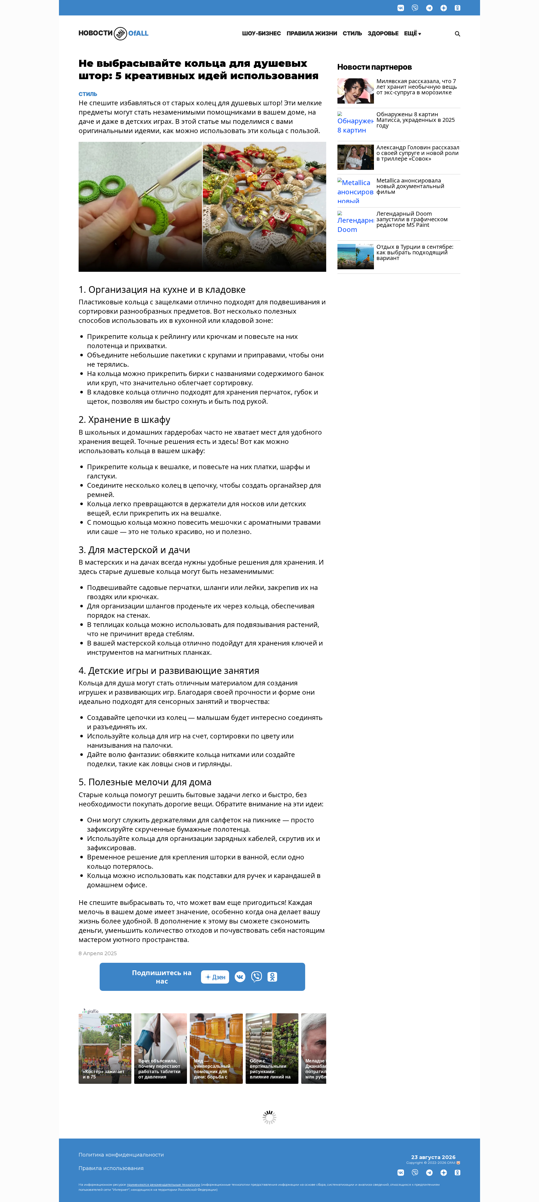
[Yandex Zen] (443, 7)
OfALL (114, 33)
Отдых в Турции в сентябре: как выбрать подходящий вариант (414, 252)
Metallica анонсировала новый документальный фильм (410, 186)
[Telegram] (429, 7)
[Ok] (457, 7)
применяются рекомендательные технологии (163, 1185)
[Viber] (415, 7)
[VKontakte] (401, 7)
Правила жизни (312, 33)
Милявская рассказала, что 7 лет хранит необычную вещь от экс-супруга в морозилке (416, 86)
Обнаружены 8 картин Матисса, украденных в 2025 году (415, 119)
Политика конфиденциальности (121, 1155)
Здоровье (383, 33)
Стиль (352, 33)
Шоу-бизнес (261, 33)
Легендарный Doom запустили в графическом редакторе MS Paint (412, 219)
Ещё (411, 33)
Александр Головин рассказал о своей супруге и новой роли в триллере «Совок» (418, 152)
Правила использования (111, 1168)
